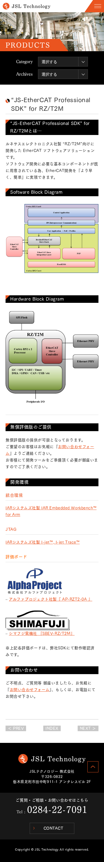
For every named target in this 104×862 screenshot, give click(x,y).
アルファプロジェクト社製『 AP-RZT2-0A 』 (50, 599)
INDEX (52, 728)
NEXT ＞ (88, 728)
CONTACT (54, 828)
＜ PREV (16, 728)
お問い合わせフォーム (30, 690)
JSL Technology (52, 758)
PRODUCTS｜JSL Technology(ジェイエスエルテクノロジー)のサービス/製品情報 (26, 6)
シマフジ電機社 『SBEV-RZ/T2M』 (42, 633)
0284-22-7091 (57, 809)
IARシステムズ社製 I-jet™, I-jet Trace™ (43, 542)
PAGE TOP (92, 766)
